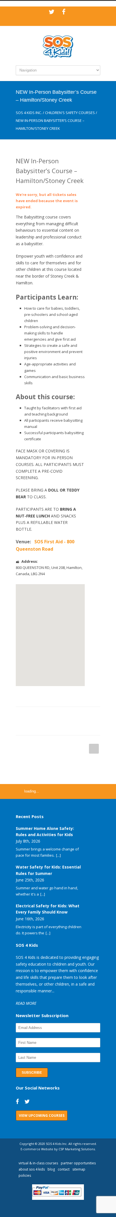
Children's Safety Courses (70, 112)
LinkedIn (52, 715)
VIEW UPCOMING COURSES (41, 1115)
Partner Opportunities (78, 1163)
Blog (51, 1169)
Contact (64, 1169)
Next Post (94, 749)
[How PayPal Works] (58, 1198)
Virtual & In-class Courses (38, 1163)
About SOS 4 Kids (32, 1169)
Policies (25, 1175)
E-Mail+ (41, 726)
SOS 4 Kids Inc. (29, 112)
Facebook (29, 715)
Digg (75, 715)
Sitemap (78, 1169)
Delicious (86, 715)
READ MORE (26, 1003)
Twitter (41, 715)
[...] (58, 855)
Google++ (29, 726)
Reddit (63, 715)
